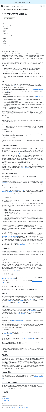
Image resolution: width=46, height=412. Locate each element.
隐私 (15, 407)
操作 (3, 81)
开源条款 (22, 300)
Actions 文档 (17, 85)
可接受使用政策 (26, 338)
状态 (17, 407)
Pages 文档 (33, 338)
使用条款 (19, 302)
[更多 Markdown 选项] (14, 18)
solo (42, 300)
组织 (13, 300)
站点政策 (8, 9)
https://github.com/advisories (9, 191)
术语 (12, 407)
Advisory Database (9, 173)
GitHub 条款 (13, 9)
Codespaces (6, 197)
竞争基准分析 (6, 248)
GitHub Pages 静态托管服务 (17, 320)
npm (4, 293)
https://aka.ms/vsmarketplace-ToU (10, 236)
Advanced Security (9, 145)
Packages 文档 (32, 310)
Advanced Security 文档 (16, 153)
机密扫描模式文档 (25, 167)
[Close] (43, 2)
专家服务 (23, 407)
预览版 (4, 355)
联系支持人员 (6, 400)
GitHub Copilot (7, 274)
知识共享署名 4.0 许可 (21, 190)
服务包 (4, 306)
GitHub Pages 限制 (8, 333)
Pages (4, 317)
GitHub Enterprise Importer (11, 286)
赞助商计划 (6, 372)
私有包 (9, 300)
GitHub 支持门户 (31, 342)
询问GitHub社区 (7, 398)
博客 (27, 407)
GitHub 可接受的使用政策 (37, 89)
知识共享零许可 (20, 184)
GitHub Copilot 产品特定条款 (8, 278)
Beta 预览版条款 (21, 244)
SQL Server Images (9, 382)
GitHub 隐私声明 (14, 270)
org (4, 302)
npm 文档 (32, 299)
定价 (20, 407)
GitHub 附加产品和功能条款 (22, 9)
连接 (3, 260)
